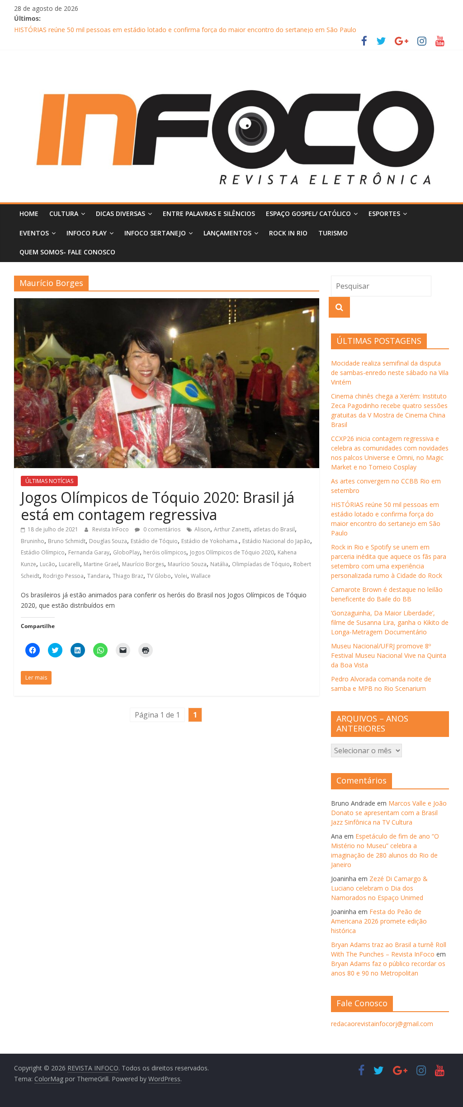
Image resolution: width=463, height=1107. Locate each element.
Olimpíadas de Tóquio (261, 564)
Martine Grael (101, 564)
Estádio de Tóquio (154, 541)
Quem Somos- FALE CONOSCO (67, 252)
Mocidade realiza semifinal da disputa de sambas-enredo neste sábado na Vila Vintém (390, 372)
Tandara (98, 576)
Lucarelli (69, 564)
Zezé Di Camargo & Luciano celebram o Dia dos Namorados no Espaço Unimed (379, 888)
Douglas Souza (108, 541)
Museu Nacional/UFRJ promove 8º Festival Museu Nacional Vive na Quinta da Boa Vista (388, 655)
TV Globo (159, 576)
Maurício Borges (143, 564)
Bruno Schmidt (66, 541)
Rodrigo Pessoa (63, 576)
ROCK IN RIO (288, 233)
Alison (202, 529)
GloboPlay (126, 552)
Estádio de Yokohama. (210, 541)
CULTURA (63, 213)
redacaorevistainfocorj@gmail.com (382, 1023)
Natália (219, 564)
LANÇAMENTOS (227, 233)
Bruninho (32, 541)
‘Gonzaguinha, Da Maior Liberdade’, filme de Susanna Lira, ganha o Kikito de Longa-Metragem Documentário (390, 622)
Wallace (201, 576)
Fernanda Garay (88, 552)
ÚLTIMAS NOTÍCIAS (49, 481)
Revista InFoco (111, 529)
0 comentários (161, 529)
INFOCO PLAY (86, 233)
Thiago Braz (128, 576)
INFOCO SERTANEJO (155, 233)
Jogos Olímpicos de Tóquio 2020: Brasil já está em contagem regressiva (157, 506)
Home (28, 213)
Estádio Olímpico (43, 552)
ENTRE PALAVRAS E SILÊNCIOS (209, 213)
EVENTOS (34, 233)
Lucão (47, 564)
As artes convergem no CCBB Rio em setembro (84, 27)
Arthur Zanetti (232, 529)
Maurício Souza (187, 564)
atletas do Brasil (274, 529)
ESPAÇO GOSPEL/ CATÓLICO (308, 213)
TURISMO (333, 233)
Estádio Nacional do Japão (276, 541)
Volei (181, 576)
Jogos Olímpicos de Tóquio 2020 (232, 552)
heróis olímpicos (164, 552)
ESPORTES (384, 213)
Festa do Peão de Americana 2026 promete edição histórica (379, 921)
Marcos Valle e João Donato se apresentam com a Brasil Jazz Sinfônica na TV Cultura (389, 812)
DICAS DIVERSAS (120, 213)
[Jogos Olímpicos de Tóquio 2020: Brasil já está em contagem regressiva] (166, 304)
